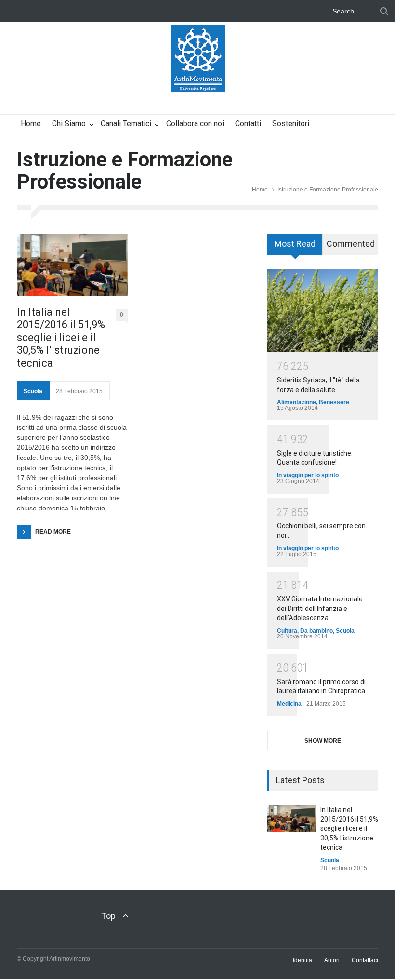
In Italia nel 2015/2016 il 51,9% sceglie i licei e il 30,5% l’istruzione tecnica (61, 337)
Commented (351, 244)
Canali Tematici (126, 123)
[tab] (295, 248)
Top (108, 916)
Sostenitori (290, 123)
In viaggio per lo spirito (308, 475)
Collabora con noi (195, 123)
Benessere (334, 402)
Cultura (287, 630)
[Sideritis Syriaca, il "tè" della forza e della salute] (322, 311)
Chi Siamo (69, 123)
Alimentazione (296, 402)
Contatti (248, 123)
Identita (302, 960)
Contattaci (365, 960)
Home (31, 123)
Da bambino (316, 630)
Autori (332, 960)
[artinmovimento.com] (198, 76)
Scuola (33, 391)
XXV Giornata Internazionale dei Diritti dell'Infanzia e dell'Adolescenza (320, 608)
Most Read (295, 244)
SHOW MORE (322, 740)
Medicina (289, 703)
